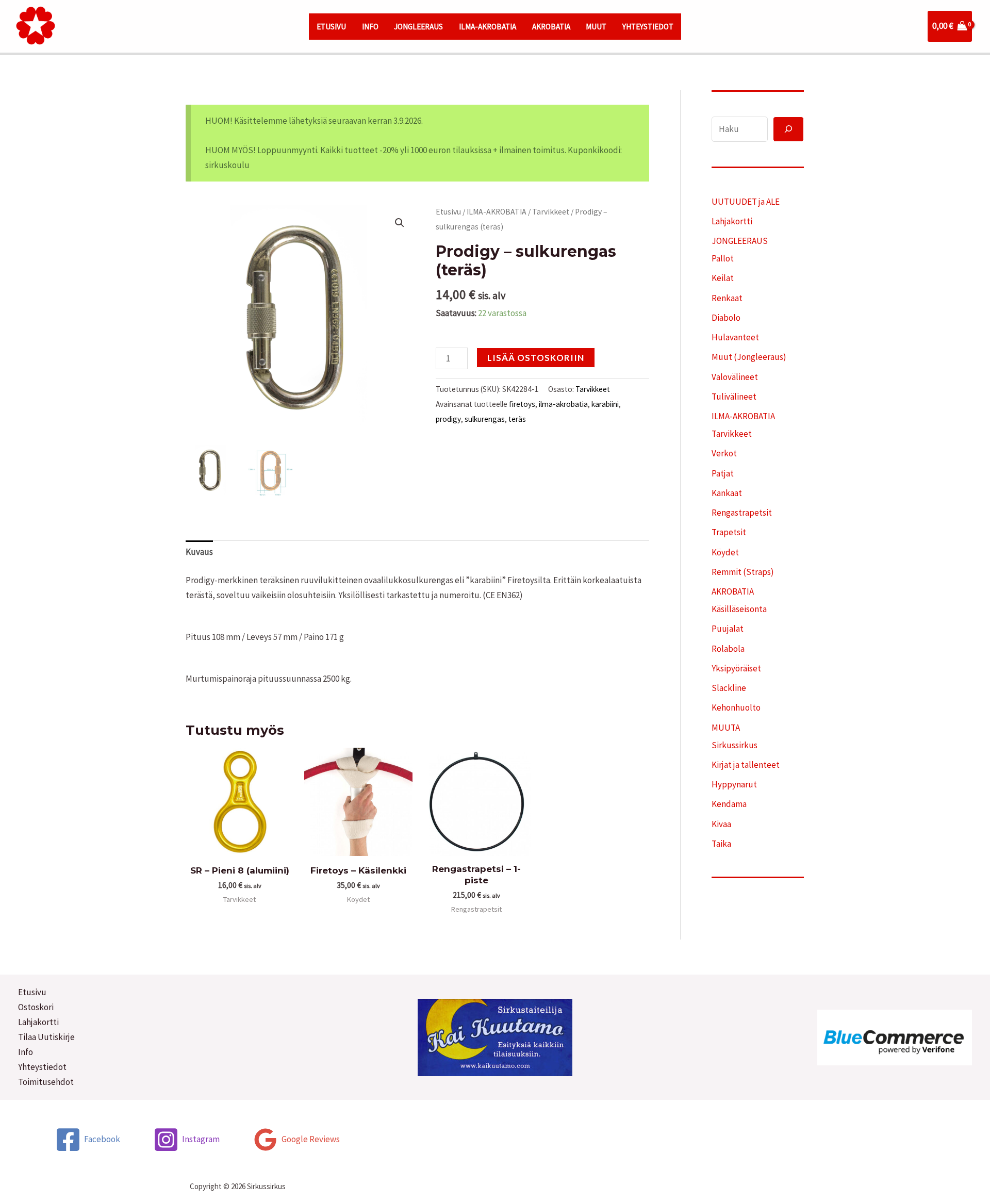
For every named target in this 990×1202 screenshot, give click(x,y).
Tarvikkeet (550, 212)
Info (25, 1052)
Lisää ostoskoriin (535, 357)
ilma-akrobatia (563, 404)
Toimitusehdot (46, 1082)
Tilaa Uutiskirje (46, 1037)
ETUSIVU (331, 26)
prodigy (448, 419)
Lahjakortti (38, 1022)
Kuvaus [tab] (199, 551)
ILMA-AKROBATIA (487, 26)
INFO (370, 26)
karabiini (605, 404)
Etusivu (448, 212)
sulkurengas (485, 419)
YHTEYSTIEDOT (647, 26)
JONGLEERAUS (418, 26)
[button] (399, 222)
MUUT (596, 26)
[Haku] (788, 129)
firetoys (522, 404)
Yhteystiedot (42, 1067)
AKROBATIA (551, 26)
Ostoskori (36, 1007)
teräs (517, 419)
